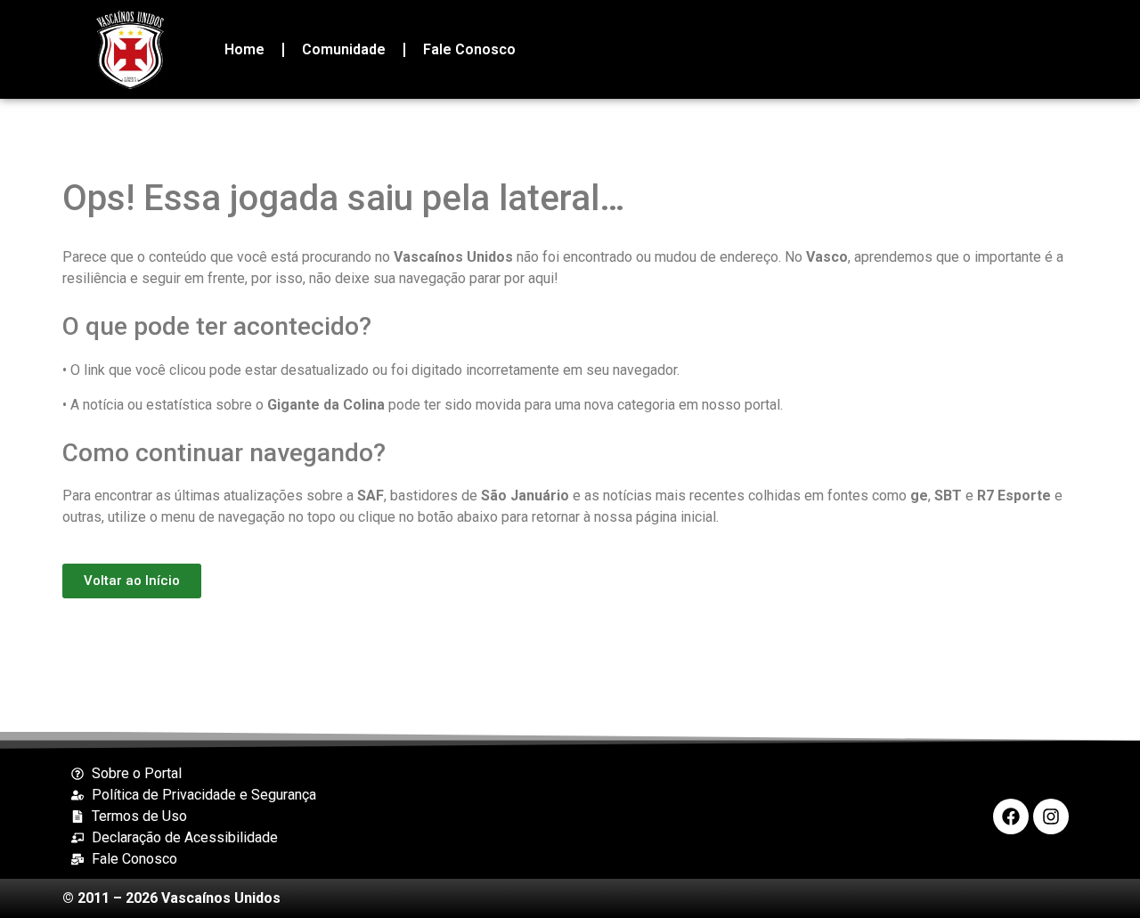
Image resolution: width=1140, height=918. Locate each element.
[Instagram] (1051, 816)
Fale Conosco (469, 49)
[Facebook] (1011, 816)
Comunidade (344, 49)
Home (244, 49)
